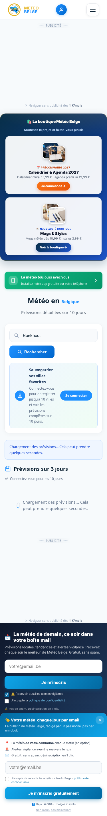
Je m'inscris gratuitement (53, 793)
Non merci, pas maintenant (53, 809)
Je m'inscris (53, 682)
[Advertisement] (53, 66)
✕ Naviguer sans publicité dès (53, 105)
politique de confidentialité (47, 700)
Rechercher (35, 352)
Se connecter (76, 395)
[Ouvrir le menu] (92, 9)
